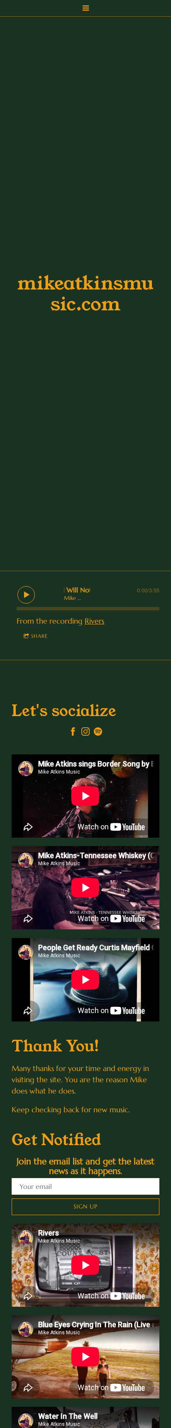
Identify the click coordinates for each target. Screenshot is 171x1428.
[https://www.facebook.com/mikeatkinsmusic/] (73, 733)
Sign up (85, 1206)
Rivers (94, 621)
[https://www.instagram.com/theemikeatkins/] (85, 733)
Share (39, 636)
